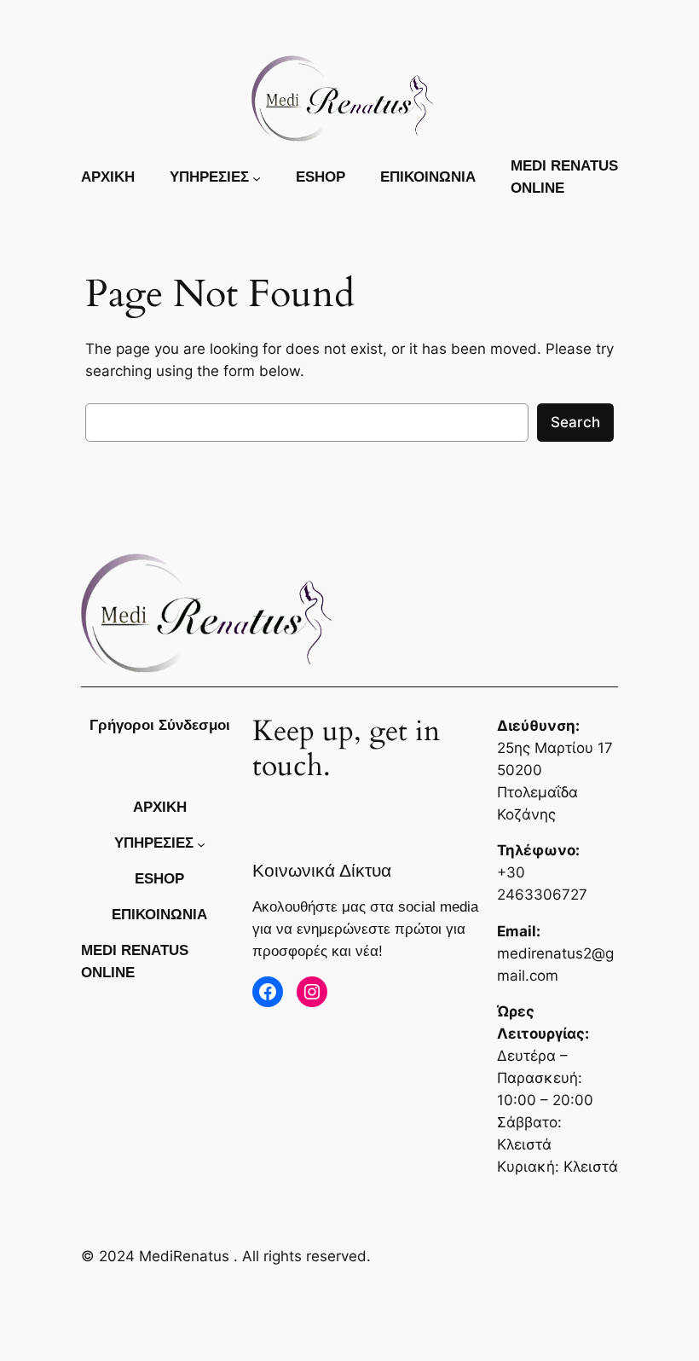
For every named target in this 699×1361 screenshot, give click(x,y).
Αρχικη (108, 177)
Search (575, 422)
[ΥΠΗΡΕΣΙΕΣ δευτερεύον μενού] (256, 177)
